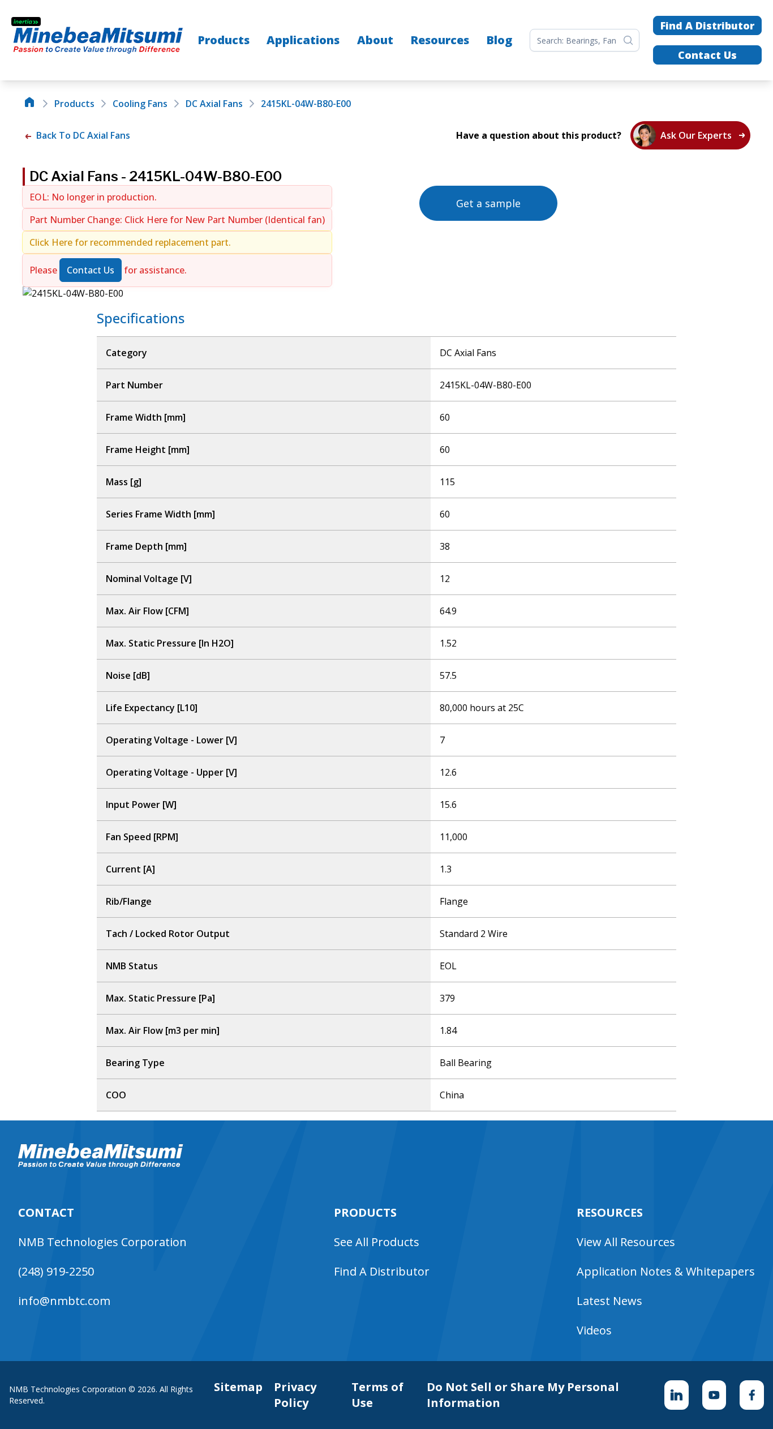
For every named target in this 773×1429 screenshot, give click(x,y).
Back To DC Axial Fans (82, 135)
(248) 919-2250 (56, 1271)
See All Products (376, 1242)
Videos (594, 1330)
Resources (439, 40)
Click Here (147, 219)
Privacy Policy (295, 1394)
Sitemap (238, 1386)
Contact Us (707, 55)
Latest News (609, 1300)
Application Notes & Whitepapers (666, 1271)
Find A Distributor (707, 25)
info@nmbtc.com (64, 1300)
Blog (499, 40)
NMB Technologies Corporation (102, 1242)
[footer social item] (676, 1395)
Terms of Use (377, 1394)
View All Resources (626, 1242)
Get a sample (488, 203)
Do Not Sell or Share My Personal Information (523, 1394)
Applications (303, 40)
